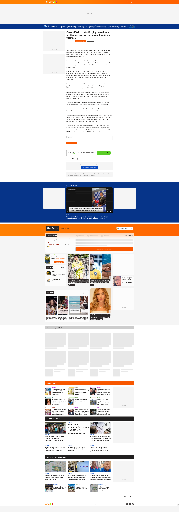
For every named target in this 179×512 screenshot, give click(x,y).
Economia (73, 147)
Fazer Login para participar (89, 167)
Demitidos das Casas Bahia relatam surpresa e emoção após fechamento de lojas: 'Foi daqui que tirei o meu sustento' (100, 477)
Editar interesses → (129, 235)
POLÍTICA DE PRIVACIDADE (102, 504)
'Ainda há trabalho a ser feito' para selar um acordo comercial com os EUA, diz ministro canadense (55, 449)
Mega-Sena (100, 484)
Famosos (54, 387)
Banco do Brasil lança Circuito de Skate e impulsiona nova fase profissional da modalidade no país (81, 488)
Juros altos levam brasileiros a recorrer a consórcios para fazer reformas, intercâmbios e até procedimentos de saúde (100, 438)
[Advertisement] (123, 449)
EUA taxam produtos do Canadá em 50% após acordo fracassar (78, 428)
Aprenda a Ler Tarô (59, 262)
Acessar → (63, 267)
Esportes (78, 484)
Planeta (98, 397)
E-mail (127, 2)
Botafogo (76, 397)
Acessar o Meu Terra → (65, 228)
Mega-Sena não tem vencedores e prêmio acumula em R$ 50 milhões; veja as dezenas (104, 488)
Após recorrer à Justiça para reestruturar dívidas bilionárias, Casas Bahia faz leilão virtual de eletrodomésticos (54, 438)
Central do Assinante (118, 2)
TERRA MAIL (108, 2)
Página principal (53, 2)
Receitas (76, 387)
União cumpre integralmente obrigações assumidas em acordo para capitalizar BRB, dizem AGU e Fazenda (100, 450)
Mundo (53, 407)
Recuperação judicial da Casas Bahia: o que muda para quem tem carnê (59, 487)
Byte (98, 407)
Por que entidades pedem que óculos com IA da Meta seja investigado (76, 449)
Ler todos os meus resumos (104, 249)
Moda (53, 397)
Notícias (68, 214)
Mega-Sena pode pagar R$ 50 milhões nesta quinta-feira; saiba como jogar (54, 477)
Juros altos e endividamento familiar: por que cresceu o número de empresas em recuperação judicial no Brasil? (78, 477)
